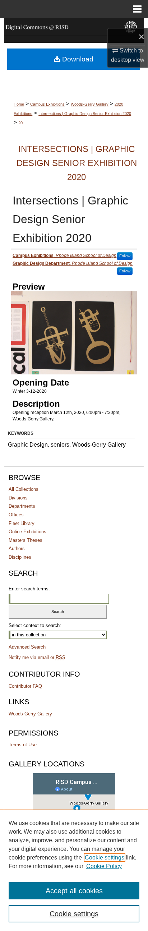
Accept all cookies (74, 891)
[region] (74, 870)
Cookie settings (104, 857)
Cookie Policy (104, 866)
